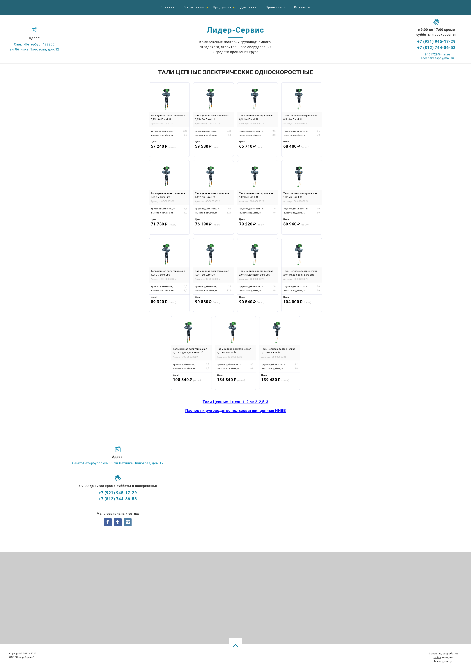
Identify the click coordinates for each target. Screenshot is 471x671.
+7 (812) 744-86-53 (436, 47)
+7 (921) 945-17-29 (436, 41)
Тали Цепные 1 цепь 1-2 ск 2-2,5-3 (235, 402)
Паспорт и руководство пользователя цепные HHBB (235, 410)
